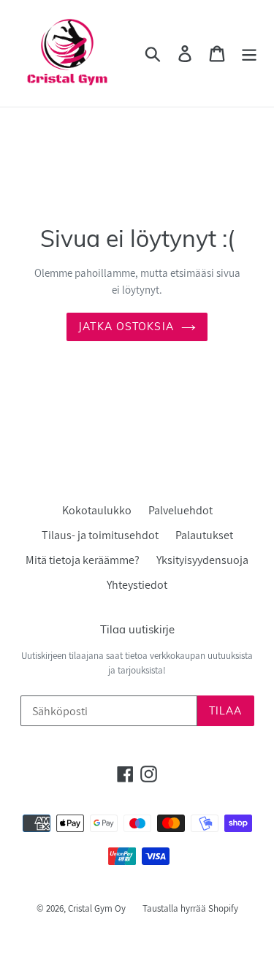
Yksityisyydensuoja (202, 560)
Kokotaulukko (97, 510)
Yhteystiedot (137, 584)
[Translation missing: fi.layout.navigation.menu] (249, 53)
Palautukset (204, 535)
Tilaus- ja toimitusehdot (100, 535)
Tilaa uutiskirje (137, 629)
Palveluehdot (180, 510)
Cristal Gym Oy (98, 908)
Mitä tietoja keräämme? (83, 560)
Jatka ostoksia (126, 326)
